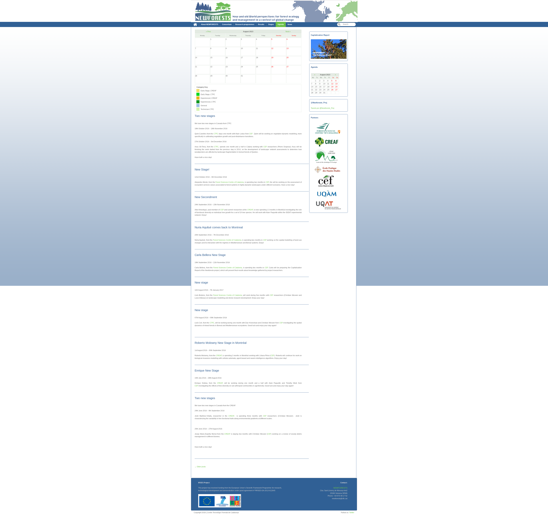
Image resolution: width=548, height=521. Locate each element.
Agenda (281, 24)
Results (261, 24)
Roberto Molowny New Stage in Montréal (220, 342)
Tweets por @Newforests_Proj (322, 108)
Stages (271, 24)
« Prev (208, 31)
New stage (201, 282)
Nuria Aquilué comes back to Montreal (219, 227)
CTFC (216, 134)
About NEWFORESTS (209, 24)
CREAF (250, 210)
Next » (288, 31)
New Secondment (206, 197)
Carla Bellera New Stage (210, 254)
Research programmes (244, 24)
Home (196, 25)
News (290, 24)
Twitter (351, 512)
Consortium (227, 24)
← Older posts (200, 467)
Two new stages (205, 115)
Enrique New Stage (207, 370)
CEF (251, 134)
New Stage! (202, 169)
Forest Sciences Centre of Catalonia (229, 182)
